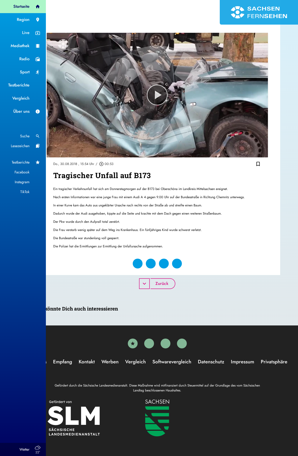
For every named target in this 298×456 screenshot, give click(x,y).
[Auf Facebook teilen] (138, 263)
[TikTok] (182, 343)
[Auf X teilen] (151, 263)
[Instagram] (165, 343)
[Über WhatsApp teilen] (164, 263)
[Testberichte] (133, 343)
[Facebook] (149, 343)
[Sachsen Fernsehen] (259, 12)
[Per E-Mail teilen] (177, 263)
